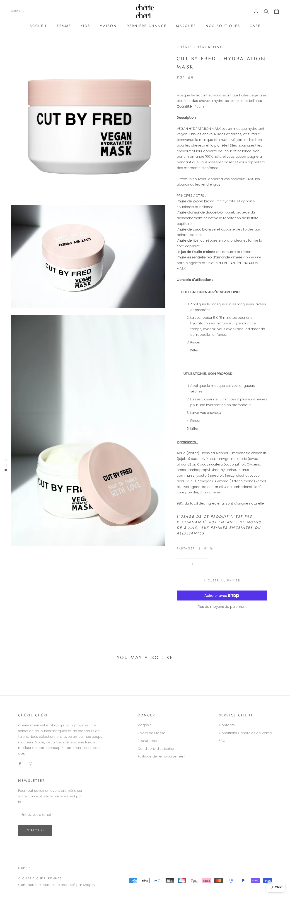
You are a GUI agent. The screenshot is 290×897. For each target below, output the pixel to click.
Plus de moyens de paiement (222, 606)
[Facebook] (199, 548)
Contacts (227, 725)
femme (64, 25)
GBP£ (16, 11)
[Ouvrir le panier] (276, 11)
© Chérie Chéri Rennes (40, 878)
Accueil (38, 25)
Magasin (145, 725)
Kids (85, 25)
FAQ (222, 740)
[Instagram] (30, 764)
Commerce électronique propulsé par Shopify (56, 884)
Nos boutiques (222, 25)
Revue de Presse (151, 732)
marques (186, 25)
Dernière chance (146, 25)
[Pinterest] (211, 548)
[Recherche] (266, 11)
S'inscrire (35, 830)
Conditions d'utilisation (156, 748)
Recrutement (149, 740)
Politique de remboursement (162, 756)
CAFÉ (255, 25)
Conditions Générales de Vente (245, 732)
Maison (108, 25)
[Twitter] (205, 548)
